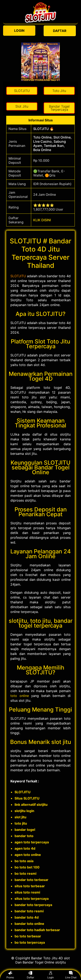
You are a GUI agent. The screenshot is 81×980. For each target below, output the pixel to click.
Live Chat (70, 977)
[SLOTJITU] (40, 22)
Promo (10, 977)
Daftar (30, 977)
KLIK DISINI (42, 220)
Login (50, 977)
